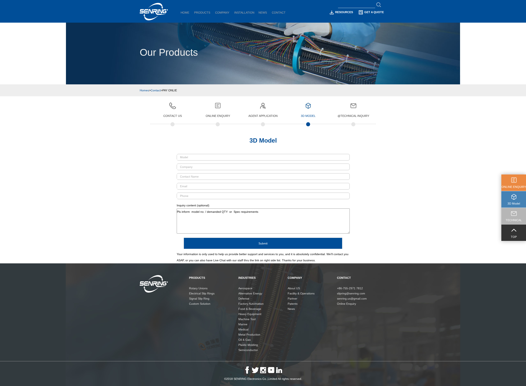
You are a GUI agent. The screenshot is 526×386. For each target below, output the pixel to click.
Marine (242, 324)
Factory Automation (251, 303)
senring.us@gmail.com (352, 298)
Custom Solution (199, 303)
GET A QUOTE (374, 12)
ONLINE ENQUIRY (514, 186)
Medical (243, 329)
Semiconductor (248, 350)
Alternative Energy (250, 293)
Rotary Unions (198, 288)
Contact (156, 90)
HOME (185, 12)
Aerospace (245, 288)
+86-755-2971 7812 (350, 288)
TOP (514, 236)
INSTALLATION (244, 12)
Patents (293, 303)
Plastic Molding (248, 344)
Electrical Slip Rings (202, 293)
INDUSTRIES (247, 277)
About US (294, 288)
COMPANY (222, 12)
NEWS (262, 12)
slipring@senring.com (351, 293)
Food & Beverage (249, 308)
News (291, 308)
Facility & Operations (301, 293)
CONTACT (279, 12)
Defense (243, 298)
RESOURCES (344, 12)
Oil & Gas (244, 339)
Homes (144, 90)
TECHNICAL (514, 220)
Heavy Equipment (249, 314)
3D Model (514, 203)
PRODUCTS (202, 12)
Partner (292, 298)
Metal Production (249, 334)
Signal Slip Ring (199, 298)
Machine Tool (247, 319)
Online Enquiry (346, 303)
